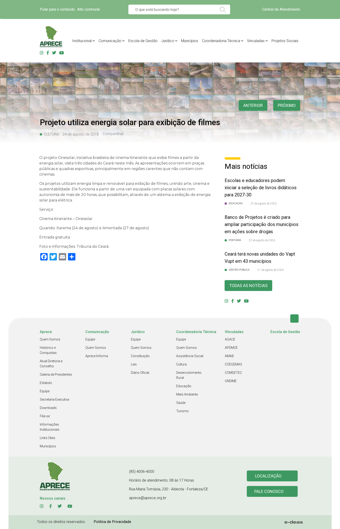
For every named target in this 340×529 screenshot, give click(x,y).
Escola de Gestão (143, 41)
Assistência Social (189, 356)
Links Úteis (47, 438)
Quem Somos (50, 339)
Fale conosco (269, 491)
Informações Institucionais (49, 427)
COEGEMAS (233, 364)
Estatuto (46, 383)
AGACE (230, 339)
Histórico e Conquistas (48, 350)
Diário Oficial (140, 372)
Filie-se (45, 416)
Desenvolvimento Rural (188, 375)
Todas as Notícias (248, 285)
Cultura (181, 364)
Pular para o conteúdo (57, 9)
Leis (134, 364)
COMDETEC (233, 372)
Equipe (44, 391)
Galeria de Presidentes (56, 374)
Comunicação (110, 41)
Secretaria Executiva (54, 399)
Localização (268, 475)
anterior (253, 105)
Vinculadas (256, 41)
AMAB (229, 356)
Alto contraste (88, 9)
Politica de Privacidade (112, 522)
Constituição (140, 356)
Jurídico (167, 41)
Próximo (287, 105)
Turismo (182, 411)
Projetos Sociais (285, 41)
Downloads (48, 408)
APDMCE (231, 348)
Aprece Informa (96, 356)
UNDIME (231, 381)
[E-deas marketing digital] (293, 522)
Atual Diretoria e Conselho (51, 363)
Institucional (82, 41)
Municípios (189, 41)
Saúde (180, 403)
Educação (183, 386)
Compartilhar (113, 134)
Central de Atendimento (281, 9)
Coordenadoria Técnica (221, 41)
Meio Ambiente (187, 394)
